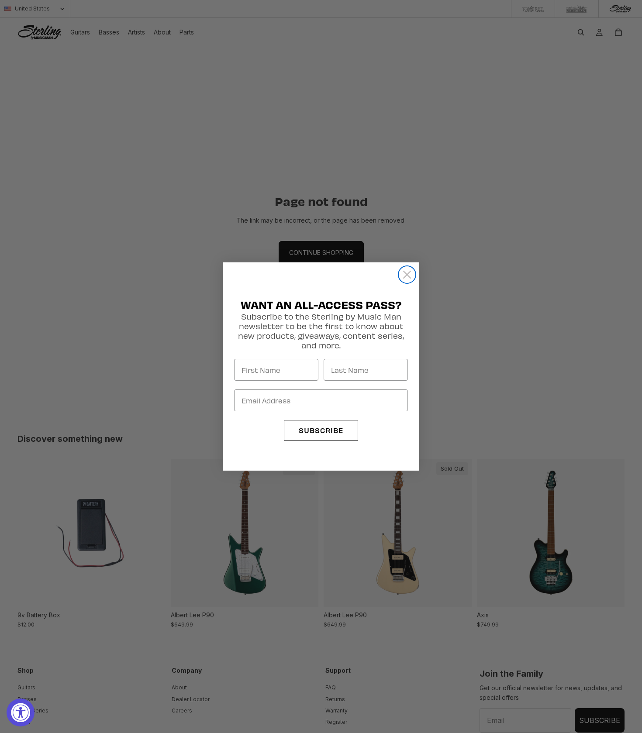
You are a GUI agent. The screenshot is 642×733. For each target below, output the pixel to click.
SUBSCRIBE (321, 430)
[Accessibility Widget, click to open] (21, 712)
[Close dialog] (407, 274)
